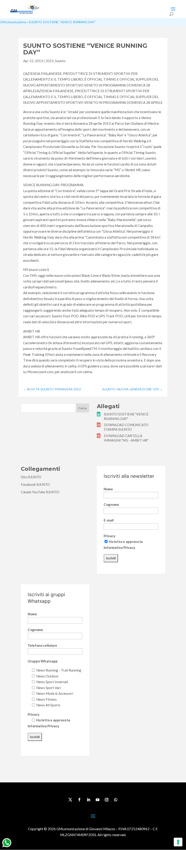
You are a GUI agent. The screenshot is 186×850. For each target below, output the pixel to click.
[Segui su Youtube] (97, 799)
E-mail (109, 520)
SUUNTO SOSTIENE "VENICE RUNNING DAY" (126, 416)
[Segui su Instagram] (106, 799)
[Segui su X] (70, 799)
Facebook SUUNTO (35, 484)
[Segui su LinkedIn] (88, 799)
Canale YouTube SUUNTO (40, 492)
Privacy (109, 536)
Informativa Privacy (119, 547)
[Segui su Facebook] (79, 799)
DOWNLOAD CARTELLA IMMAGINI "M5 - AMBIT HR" (126, 438)
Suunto (60, 61)
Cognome (111, 504)
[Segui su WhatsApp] (115, 799)
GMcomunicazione (13, 22)
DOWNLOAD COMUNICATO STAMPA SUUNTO (126, 427)
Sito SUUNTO (31, 477)
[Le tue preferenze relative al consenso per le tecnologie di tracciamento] (178, 842)
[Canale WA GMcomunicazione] (6, 847)
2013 (49, 61)
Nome (108, 489)
